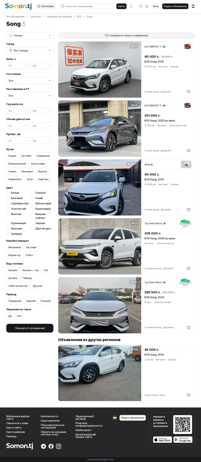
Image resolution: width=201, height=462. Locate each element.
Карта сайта (14, 427)
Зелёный (16, 233)
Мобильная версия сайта (18, 417)
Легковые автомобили (59, 16)
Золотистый (18, 208)
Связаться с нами (17, 423)
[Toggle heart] (188, 91)
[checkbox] (8, 192)
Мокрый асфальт (40, 216)
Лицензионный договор (84, 417)
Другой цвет (43, 228)
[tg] (193, 6)
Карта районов (15, 432)
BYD (79, 16)
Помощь (11, 436)
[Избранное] (141, 6)
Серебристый (19, 203)
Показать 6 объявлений (30, 328)
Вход (156, 6)
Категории (48, 6)
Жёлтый (16, 214)
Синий (39, 198)
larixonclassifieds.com (100, 459)
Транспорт (36, 16)
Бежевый (17, 198)
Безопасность (49, 416)
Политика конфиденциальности (88, 424)
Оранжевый (18, 223)
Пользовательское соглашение (52, 426)
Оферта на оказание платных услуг (53, 433)
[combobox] (29, 35)
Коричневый (43, 208)
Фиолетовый (43, 203)
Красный (16, 228)
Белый (15, 192)
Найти (121, 6)
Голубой (40, 192)
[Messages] (146, 6)
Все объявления (15, 16)
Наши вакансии (50, 420)
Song (89, 16)
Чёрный (40, 223)
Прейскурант (83, 430)
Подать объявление (175, 6)
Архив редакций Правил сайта (85, 435)
